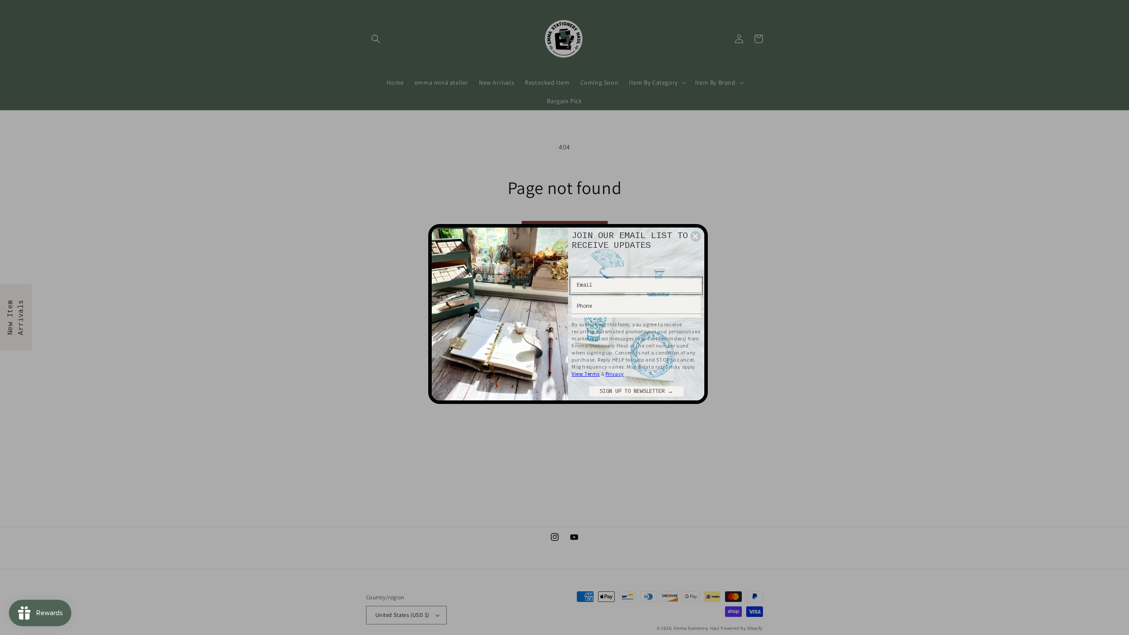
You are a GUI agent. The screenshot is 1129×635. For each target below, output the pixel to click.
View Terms (586, 373)
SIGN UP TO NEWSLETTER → (636, 391)
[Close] (695, 236)
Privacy (615, 373)
